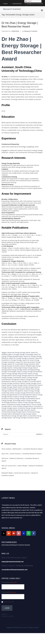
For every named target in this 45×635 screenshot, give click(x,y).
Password (9, 592)
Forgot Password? (8, 616)
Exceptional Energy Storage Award (19, 404)
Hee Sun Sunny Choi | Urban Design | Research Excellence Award (22, 467)
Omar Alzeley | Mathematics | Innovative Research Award (22, 449)
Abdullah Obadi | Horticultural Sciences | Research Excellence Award (20, 474)
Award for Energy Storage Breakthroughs (21, 355)
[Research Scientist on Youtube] (14, 533)
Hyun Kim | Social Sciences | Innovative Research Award (21, 454)
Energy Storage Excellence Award (13, 383)
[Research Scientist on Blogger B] (8, 533)
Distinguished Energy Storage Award (14, 370)
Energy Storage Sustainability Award (27, 398)
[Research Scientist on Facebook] (33, 533)
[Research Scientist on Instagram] (23, 533)
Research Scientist (12, 9)
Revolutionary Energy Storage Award (14, 416)
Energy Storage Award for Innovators (29, 375)
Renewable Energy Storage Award (24, 414)
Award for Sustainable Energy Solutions (21, 364)
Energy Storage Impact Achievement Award (27, 385)
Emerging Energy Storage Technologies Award (21, 371)
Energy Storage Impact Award (12, 387)
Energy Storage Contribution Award (14, 377)
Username (9, 582)
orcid (3, 111)
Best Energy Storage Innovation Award (20, 365)
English (29, 1)
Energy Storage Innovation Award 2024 (20, 389)
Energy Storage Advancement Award (19, 374)
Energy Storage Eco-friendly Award (29, 381)
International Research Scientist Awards (16, 545)
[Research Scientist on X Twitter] (4, 533)
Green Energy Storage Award (23, 406)
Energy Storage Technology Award (13, 400)
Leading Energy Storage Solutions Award (21, 410)
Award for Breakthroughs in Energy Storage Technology (20, 353)
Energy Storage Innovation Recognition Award (20, 390)
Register (4, 614)
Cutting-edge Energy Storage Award (25, 368)
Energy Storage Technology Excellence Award (19, 401)
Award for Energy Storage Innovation (22, 358)
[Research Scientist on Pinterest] (18, 533)
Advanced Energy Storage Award (18, 353)
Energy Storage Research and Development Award (19, 395)
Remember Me (8, 602)
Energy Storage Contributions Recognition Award (20, 378)
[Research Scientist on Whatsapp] (28, 533)
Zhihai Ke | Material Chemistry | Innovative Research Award (20, 459)
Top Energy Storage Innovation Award (26, 418)
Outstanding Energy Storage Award (14, 412)
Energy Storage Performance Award (27, 393)
